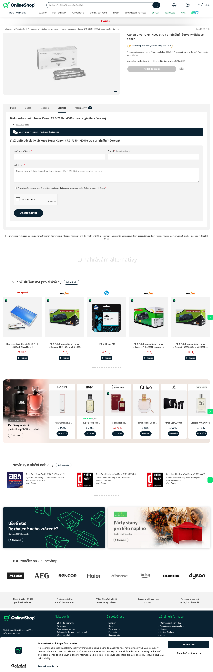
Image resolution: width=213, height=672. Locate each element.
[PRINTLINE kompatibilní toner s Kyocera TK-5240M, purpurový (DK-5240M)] (148, 317)
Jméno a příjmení (23, 151)
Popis (13, 108)
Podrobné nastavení (187, 653)
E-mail (119, 151)
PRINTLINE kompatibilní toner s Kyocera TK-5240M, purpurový (148, 345)
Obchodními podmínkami (57, 188)
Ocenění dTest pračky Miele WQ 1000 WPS (116, 474)
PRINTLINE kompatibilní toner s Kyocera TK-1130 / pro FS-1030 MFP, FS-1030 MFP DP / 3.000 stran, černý (64, 348)
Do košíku (22, 358)
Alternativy (81, 108)
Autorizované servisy (66, 629)
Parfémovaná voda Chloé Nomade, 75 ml (146, 424)
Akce (183, 12)
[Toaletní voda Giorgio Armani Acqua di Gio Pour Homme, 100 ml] (201, 402)
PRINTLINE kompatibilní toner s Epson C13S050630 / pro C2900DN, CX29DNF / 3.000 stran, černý (190, 347)
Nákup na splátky (64, 635)
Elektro (43, 12)
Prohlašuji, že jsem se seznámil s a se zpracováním (62, 188)
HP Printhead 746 (106, 344)
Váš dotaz (19, 165)
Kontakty (112, 623)
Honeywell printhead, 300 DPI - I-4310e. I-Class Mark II (22, 345)
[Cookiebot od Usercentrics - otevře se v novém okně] (18, 666)
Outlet (155, 12)
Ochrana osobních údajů (170, 623)
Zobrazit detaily (46, 666)
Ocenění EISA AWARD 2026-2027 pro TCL (45, 474)
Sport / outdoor (98, 12)
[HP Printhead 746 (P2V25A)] (106, 317)
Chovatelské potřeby (135, 12)
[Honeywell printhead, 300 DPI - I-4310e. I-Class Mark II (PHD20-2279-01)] (22, 317)
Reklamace (61, 626)
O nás (111, 626)
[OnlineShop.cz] (19, 5)
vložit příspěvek (22, 124)
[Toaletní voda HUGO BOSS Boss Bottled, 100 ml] (90, 402)
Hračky (116, 12)
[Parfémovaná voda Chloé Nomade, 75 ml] (146, 402)
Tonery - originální (68, 29)
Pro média (113, 632)
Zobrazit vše (71, 282)
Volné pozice (114, 629)
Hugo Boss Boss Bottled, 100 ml (90, 424)
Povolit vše (188, 644)
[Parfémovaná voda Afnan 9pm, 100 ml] (173, 402)
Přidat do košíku (152, 68)
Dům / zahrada (59, 12)
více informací (31, 483)
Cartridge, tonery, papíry (49, 29)
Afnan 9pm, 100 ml (173, 422)
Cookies (164, 629)
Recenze (44, 108)
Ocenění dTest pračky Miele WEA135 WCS (185, 474)
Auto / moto (78, 12)
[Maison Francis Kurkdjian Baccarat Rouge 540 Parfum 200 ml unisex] (118, 402)
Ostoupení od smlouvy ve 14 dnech (72, 632)
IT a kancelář (8, 29)
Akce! (162, 635)
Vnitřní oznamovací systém (172, 626)
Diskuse (62, 108)
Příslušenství (20, 29)
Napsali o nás (114, 635)
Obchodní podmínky (65, 623)
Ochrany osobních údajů (94, 188)
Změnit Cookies (167, 632)
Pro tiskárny (32, 29)
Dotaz (28, 108)
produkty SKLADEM (175, 61)
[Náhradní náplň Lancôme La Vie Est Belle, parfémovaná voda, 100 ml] (62, 402)
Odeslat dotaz (29, 213)
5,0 (90, 418)
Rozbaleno (170, 12)
